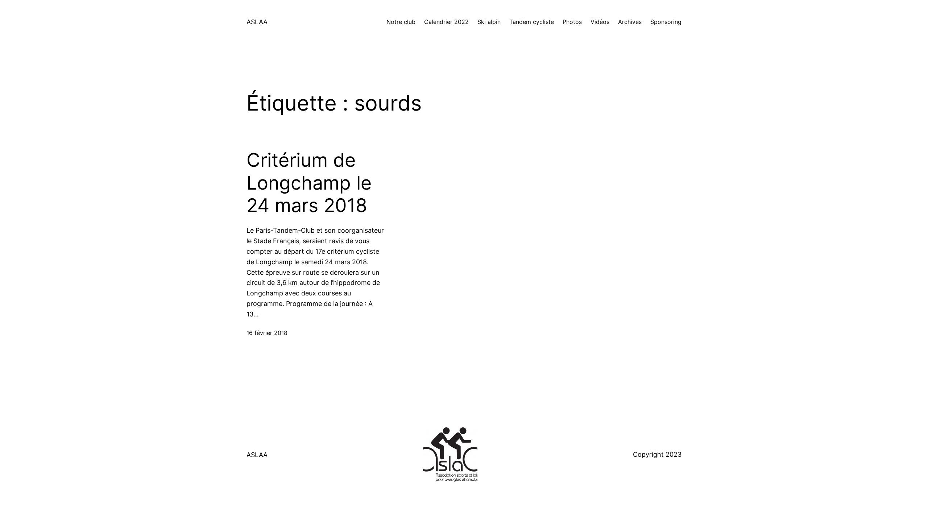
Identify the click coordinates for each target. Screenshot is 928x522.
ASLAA (257, 22)
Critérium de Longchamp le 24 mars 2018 (309, 183)
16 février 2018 (266, 332)
